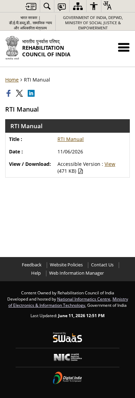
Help (36, 273)
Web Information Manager (76, 273)
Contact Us (102, 265)
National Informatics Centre (83, 299)
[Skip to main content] (31, 6)
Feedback (32, 265)
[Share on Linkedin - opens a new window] (32, 93)
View (110, 164)
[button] (124, 47)
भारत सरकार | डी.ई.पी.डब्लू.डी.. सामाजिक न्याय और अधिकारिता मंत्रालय (30, 22)
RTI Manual (70, 139)
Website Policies (66, 265)
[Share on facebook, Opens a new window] (9, 93)
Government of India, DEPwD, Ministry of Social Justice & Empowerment (93, 22)
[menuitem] (47, 6)
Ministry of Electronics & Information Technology (68, 302)
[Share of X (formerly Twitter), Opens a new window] (20, 93)
